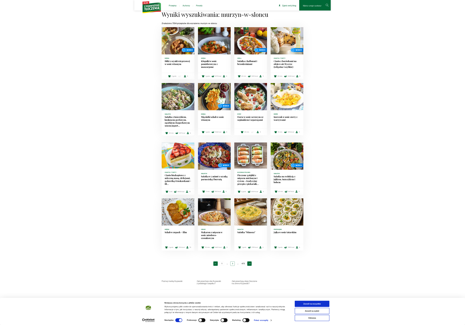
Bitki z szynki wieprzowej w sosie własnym (177, 63)
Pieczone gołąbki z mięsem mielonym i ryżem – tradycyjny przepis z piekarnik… (248, 179)
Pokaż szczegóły (261, 320)
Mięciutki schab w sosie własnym (212, 118)
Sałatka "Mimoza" (246, 232)
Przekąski (278, 229)
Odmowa (312, 318)
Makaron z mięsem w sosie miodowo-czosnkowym (211, 235)
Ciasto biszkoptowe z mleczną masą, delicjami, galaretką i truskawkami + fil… (178, 179)
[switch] (201, 320)
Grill (239, 58)
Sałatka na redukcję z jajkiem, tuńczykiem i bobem (284, 179)
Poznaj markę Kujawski (172, 281)
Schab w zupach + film (176, 232)
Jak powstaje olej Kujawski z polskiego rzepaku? (209, 282)
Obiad (203, 229)
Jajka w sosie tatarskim (285, 232)
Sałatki (168, 114)
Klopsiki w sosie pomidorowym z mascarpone (209, 64)
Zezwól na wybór (312, 311)
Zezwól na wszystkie (312, 304)
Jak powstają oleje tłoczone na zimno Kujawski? (244, 282)
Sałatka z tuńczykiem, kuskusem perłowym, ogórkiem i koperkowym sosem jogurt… (177, 121)
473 (243, 264)
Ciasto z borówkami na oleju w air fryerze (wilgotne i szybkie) (285, 64)
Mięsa (167, 58)
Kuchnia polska (243, 172)
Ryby (239, 114)
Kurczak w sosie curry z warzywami (285, 118)
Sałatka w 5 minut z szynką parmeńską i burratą (214, 178)
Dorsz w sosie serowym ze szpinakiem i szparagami (250, 118)
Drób (276, 114)
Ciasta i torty (279, 58)
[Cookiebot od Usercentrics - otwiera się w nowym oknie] (148, 320)
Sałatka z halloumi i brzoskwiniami (247, 63)
